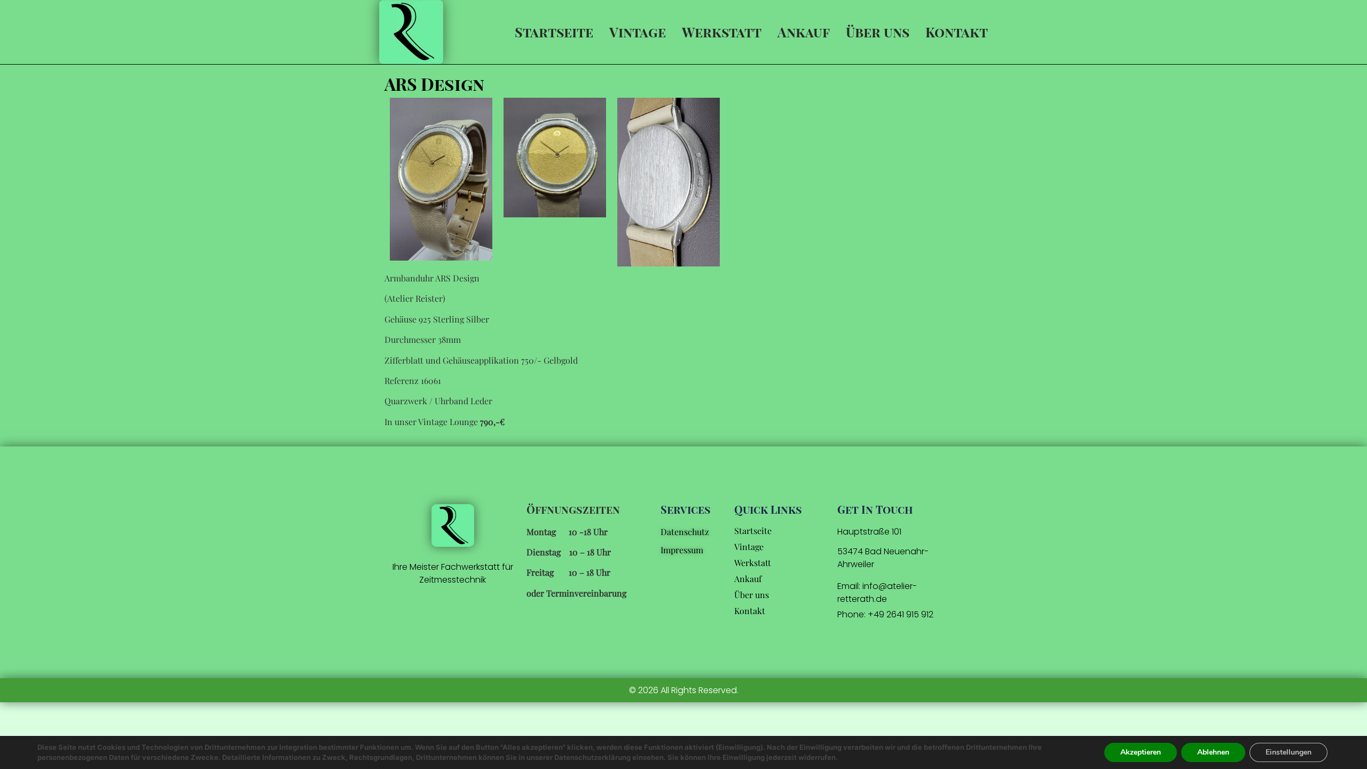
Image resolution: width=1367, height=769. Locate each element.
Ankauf (803, 32)
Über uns (877, 32)
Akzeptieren (1140, 752)
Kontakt (956, 32)
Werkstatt (721, 32)
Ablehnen (1213, 752)
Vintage (637, 32)
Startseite (554, 32)
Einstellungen (1288, 752)
